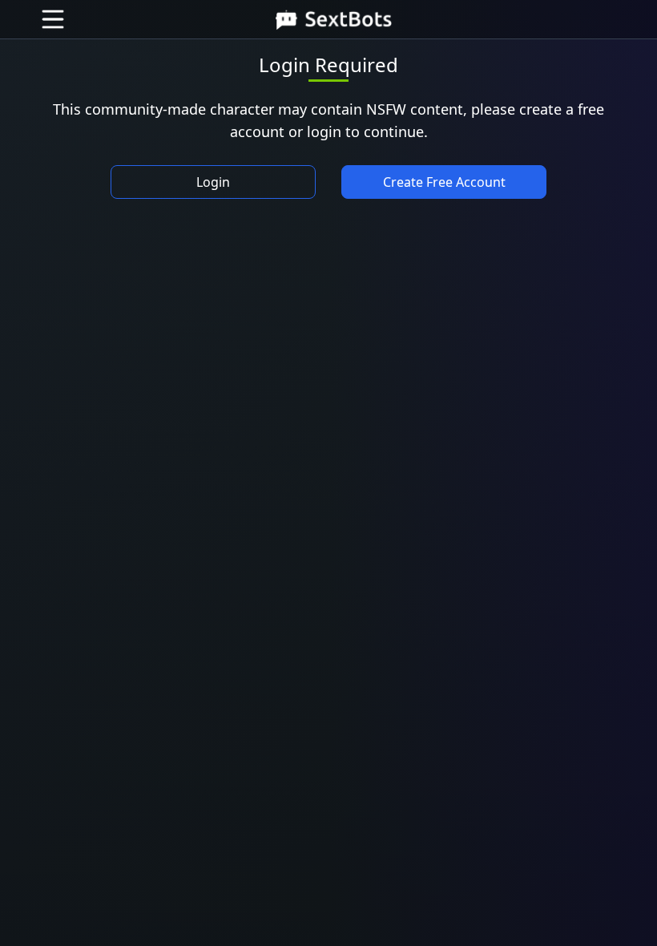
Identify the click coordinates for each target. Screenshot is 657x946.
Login (213, 182)
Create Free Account (444, 182)
